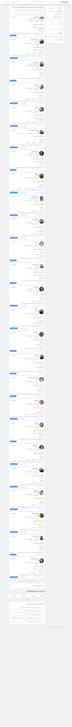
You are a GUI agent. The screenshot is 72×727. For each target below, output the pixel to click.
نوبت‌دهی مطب (57, 2)
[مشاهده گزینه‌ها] (48, 19)
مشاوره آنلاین (51, 2)
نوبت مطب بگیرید (13, 35)
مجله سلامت (32, 2)
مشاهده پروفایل (13, 17)
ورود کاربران (6, 1)
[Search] (17, 2)
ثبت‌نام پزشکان (13, 1)
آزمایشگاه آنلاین (39, 2)
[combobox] (55, 19)
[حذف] (54, 24)
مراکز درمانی (44, 2)
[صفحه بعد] (21, 581)
